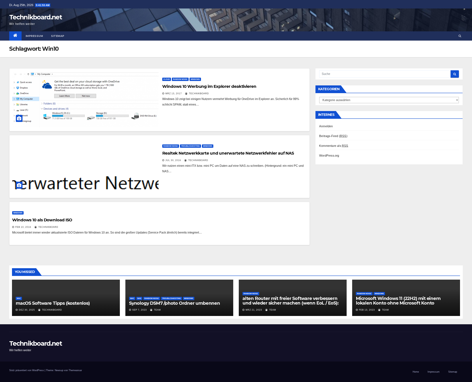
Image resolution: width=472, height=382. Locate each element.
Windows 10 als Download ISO (42, 219)
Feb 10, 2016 (23, 227)
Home (416, 371)
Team (157, 310)
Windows (195, 79)
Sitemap (57, 36)
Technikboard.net (35, 17)
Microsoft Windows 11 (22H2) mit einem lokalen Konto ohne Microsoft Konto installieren (398, 303)
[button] (460, 35)
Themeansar (75, 370)
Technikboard (198, 93)
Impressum (34, 36)
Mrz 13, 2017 (173, 93)
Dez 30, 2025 (27, 310)
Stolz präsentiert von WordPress (27, 370)
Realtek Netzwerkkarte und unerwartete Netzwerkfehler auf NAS (228, 153)
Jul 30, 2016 (173, 160)
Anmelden (326, 126)
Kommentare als (333, 145)
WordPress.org (329, 155)
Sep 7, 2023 (139, 310)
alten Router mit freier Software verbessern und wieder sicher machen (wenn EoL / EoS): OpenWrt (290, 303)
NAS (139, 298)
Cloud (166, 79)
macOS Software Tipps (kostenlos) (53, 303)
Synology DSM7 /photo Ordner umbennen (174, 303)
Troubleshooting (190, 146)
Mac (19, 298)
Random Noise (180, 79)
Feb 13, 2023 (367, 310)
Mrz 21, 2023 (254, 310)
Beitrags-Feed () (333, 136)
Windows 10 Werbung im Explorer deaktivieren (209, 86)
